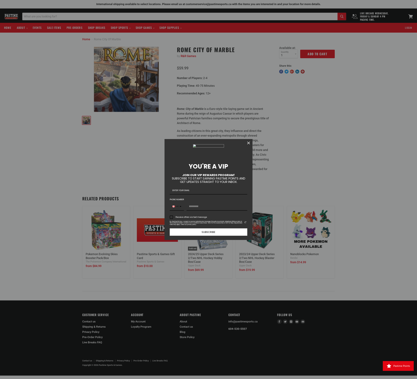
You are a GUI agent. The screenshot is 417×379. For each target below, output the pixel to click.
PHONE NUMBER (177, 199)
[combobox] (177, 206)
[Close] (248, 143)
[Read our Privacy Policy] (245, 222)
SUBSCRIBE (208, 232)
